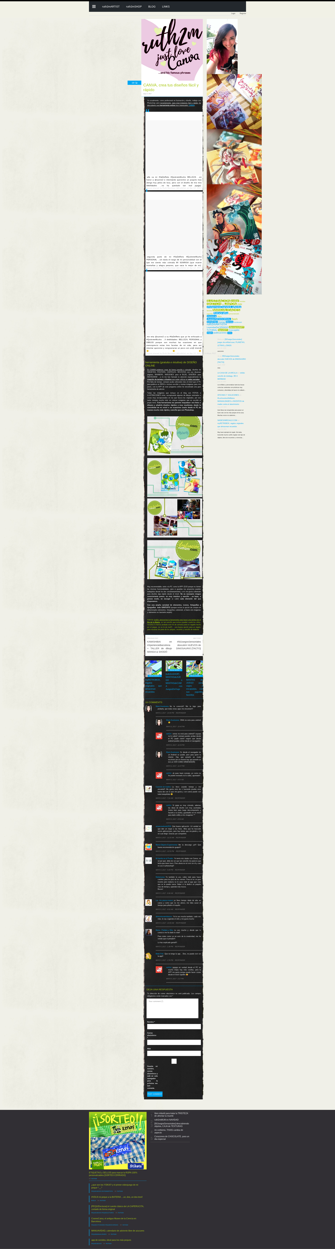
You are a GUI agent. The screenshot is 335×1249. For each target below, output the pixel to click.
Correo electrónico (151, 1035)
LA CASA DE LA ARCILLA (227, 373)
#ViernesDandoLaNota (224, 307)
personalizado (234, 314)
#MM (239, 304)
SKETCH (214, 304)
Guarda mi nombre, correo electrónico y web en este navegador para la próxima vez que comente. (152, 1077)
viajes (210, 333)
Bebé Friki (159, 954)
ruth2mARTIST (111, 6)
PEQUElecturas (108, 1212)
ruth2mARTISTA (217, 324)
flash (235, 319)
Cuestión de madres (163, 787)
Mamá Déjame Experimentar (166, 845)
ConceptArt (234, 330)
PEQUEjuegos (96, 1191)
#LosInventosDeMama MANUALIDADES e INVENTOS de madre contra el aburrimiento (230, 401)
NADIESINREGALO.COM (227, 420)
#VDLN (93, 1200)
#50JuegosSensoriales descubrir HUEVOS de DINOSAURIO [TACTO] (188, 645)
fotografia (221, 313)
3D (223, 304)
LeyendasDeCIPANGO (217, 327)
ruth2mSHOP (134, 6)
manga (222, 322)
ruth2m (168, 734)
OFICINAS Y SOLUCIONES (228, 395)
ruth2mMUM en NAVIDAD (166, 1120)
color (235, 301)
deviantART (236, 327)
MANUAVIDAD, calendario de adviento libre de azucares (117, 1231)
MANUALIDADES (226, 310)
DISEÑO (212, 322)
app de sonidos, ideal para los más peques (111, 1240)
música (211, 316)
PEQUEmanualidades (99, 1234)
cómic (230, 333)
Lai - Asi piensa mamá (164, 900)
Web (149, 1049)
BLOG (152, 6)
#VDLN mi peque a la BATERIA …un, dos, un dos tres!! (117, 1197)
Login (233, 13)
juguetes (210, 314)
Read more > (154, 676)
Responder (181, 713)
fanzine (209, 310)
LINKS (166, 6)
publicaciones (220, 333)
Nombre (151, 1022)
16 (133, 82)
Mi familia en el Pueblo (164, 858)
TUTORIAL (212, 330)
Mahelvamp (160, 877)
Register (243, 13)
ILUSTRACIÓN (218, 301)
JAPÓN (230, 304)
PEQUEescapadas (111, 1225)
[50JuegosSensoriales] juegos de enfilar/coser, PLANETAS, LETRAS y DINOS (231, 342)
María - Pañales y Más (164, 930)
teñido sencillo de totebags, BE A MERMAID (231, 376)
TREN (219, 316)
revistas (242, 301)
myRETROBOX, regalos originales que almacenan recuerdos (153, 686)
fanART (223, 330)
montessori (238, 322)
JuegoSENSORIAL (219, 319)
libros (229, 322)
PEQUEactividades (98, 1225)
